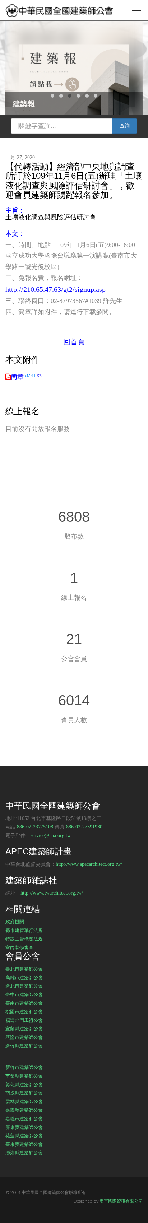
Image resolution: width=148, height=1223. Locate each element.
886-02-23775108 (35, 827)
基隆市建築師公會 (24, 1037)
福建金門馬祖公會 (24, 1020)
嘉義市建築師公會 (24, 1118)
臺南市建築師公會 (24, 1003)
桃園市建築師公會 (24, 1011)
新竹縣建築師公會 (24, 1046)
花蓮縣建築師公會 (24, 1135)
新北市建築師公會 (24, 986)
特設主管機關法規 (24, 939)
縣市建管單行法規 (24, 930)
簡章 (26, 377)
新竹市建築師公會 (24, 1067)
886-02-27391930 (84, 827)
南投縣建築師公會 (24, 1093)
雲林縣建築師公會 (24, 1101)
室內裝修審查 (19, 947)
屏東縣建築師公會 (24, 1127)
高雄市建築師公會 (24, 977)
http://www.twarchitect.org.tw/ (51, 893)
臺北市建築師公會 (24, 969)
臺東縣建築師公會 (24, 1144)
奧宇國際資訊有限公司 (121, 1201)
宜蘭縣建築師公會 (24, 1028)
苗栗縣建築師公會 (24, 1076)
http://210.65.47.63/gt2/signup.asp (55, 289)
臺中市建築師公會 (24, 994)
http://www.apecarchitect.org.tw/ (89, 864)
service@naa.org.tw (51, 835)
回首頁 (74, 342)
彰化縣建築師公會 (24, 1084)
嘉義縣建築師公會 (24, 1110)
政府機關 (14, 921)
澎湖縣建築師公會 (24, 1153)
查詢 (125, 126)
